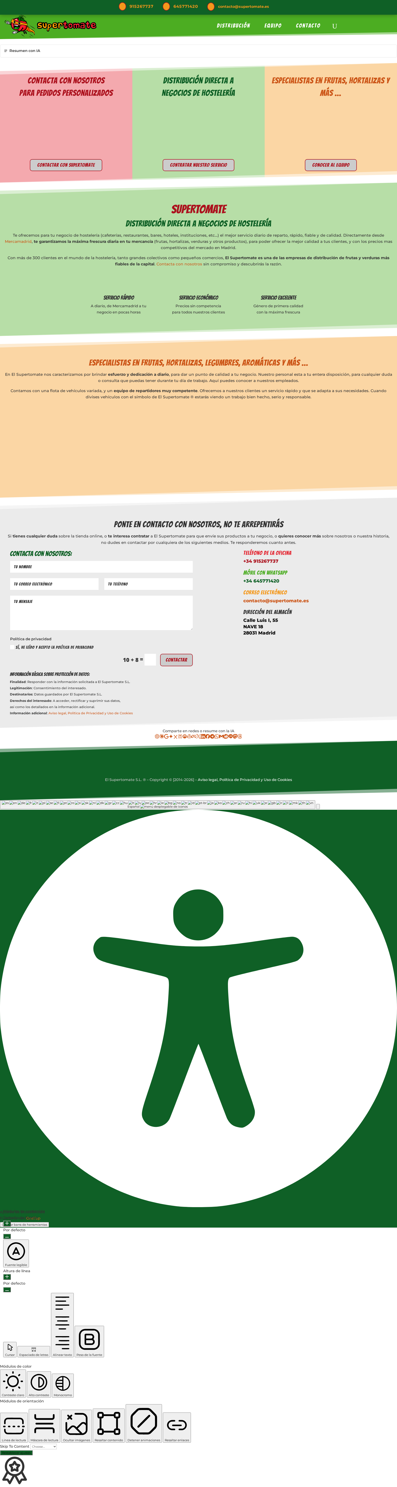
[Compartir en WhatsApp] (217, 737)
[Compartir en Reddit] (226, 737)
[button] (318, 806)
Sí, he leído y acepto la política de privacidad (55, 647)
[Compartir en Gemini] (171, 737)
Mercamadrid (18, 241)
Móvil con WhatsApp (265, 573)
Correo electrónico (265, 592)
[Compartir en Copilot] (189, 737)
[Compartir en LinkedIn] (203, 737)
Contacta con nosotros (179, 264)
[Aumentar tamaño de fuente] (7, 1223)
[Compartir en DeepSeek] (184, 737)
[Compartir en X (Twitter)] (198, 737)
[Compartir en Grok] (175, 737)
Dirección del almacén (267, 612)
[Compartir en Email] (221, 737)
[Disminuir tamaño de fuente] (7, 1236)
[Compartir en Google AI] (166, 737)
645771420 (185, 6)
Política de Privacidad (86, 713)
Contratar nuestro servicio (198, 165)
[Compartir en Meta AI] (194, 737)
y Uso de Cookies (119, 713)
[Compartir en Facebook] (207, 737)
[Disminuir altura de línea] (7, 1289)
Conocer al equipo (330, 165)
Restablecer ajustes (16, 1453)
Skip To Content (15, 1446)
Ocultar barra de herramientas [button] (24, 1224)
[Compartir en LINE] (230, 737)
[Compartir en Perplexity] (180, 737)
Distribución (233, 26)
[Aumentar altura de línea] (7, 1277)
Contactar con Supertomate (66, 165)
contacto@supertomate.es (243, 6)
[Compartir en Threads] (240, 737)
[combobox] (157, 804)
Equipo (273, 26)
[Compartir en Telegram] (212, 737)
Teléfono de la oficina (267, 553)
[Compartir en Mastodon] (235, 737)
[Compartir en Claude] (161, 737)
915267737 (141, 6)
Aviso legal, (58, 713)
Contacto (308, 26)
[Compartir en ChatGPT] (157, 737)
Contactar (176, 660)
